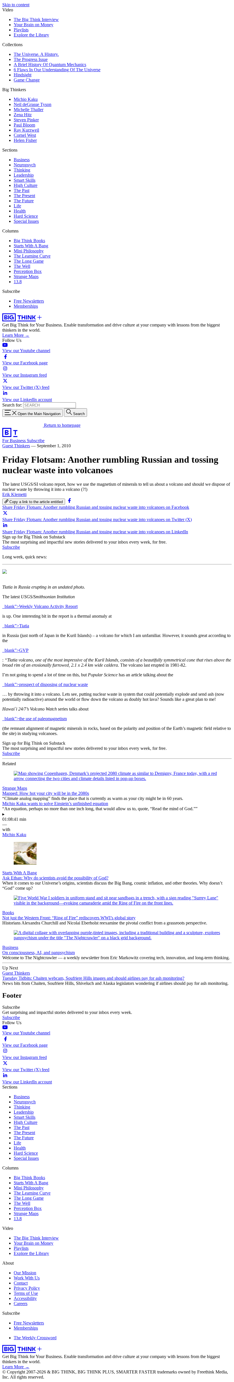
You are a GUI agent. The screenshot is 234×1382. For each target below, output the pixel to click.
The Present (24, 195)
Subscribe (36, 440)
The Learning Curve (32, 256)
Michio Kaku (26, 99)
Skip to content (15, 4)
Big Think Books (29, 240)
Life (17, 205)
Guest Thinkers (16, 445)
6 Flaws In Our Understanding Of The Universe (57, 69)
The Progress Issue (31, 59)
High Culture (25, 185)
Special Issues (26, 221)
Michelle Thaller (28, 109)
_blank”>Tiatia (15, 625)
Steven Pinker (26, 119)
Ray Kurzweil (26, 130)
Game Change (27, 79)
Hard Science (26, 216)
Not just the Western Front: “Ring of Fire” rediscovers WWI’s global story (69, 917)
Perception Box (28, 271)
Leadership (24, 175)
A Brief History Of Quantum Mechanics (50, 64)
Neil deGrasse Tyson (32, 104)
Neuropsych (25, 164)
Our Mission (25, 1272)
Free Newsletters (29, 301)
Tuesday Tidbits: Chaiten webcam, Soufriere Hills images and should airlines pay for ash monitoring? (93, 978)
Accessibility (25, 1298)
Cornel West (25, 135)
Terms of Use (26, 1293)
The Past (21, 190)
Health (20, 211)
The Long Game (29, 261)
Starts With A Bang (31, 245)
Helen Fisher (25, 140)
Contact (21, 1283)
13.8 (18, 281)
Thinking (22, 170)
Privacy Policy (27, 1288)
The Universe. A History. (36, 54)
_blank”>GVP (15, 650)
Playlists (21, 29)
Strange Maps (26, 276)
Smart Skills (24, 180)
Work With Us (27, 1277)
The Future (24, 200)
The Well (22, 266)
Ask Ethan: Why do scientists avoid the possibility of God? (55, 877)
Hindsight (22, 74)
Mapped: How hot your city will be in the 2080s (45, 793)
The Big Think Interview (36, 19)
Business (22, 159)
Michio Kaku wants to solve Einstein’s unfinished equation (55, 803)
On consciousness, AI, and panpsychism (38, 952)
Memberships (26, 306)
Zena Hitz (23, 114)
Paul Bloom (24, 125)
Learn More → (15, 335)
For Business (14, 440)
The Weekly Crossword (35, 1337)
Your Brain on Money (33, 24)
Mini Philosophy (29, 250)
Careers (20, 1303)
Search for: (12, 405)
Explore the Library (31, 34)
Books (8, 912)
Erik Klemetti (14, 494)
